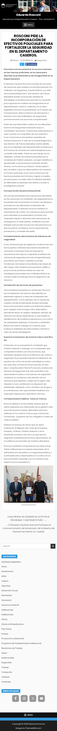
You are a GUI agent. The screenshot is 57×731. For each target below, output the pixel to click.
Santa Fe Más (7, 657)
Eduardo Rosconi (28, 15)
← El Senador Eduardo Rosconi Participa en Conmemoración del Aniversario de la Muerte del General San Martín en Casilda (29, 528)
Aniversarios (7, 571)
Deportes (5, 585)
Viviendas (6, 681)
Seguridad (42, 60)
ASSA (3, 576)
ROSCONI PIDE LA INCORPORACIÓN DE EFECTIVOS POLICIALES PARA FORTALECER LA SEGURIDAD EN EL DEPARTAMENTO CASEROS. (28, 45)
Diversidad (6, 595)
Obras (4, 619)
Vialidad (5, 677)
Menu (30, 24)
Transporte (6, 672)
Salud (4, 653)
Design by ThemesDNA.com (28, 728)
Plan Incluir (6, 629)
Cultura (4, 581)
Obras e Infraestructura (12, 624)
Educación (6, 600)
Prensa (16, 60)
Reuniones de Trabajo (12, 648)
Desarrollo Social (9, 590)
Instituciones (7, 609)
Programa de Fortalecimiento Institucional (21, 643)
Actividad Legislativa (11, 561)
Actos (4, 566)
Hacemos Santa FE (10, 605)
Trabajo (5, 667)
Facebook (32, 64)
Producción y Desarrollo (12, 638)
